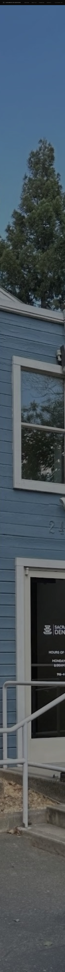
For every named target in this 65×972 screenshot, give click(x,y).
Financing (41, 2)
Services (27, 2)
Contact (49, 2)
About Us (34, 2)
